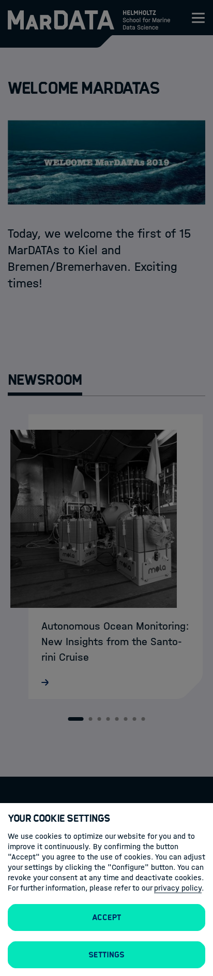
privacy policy (178, 888)
